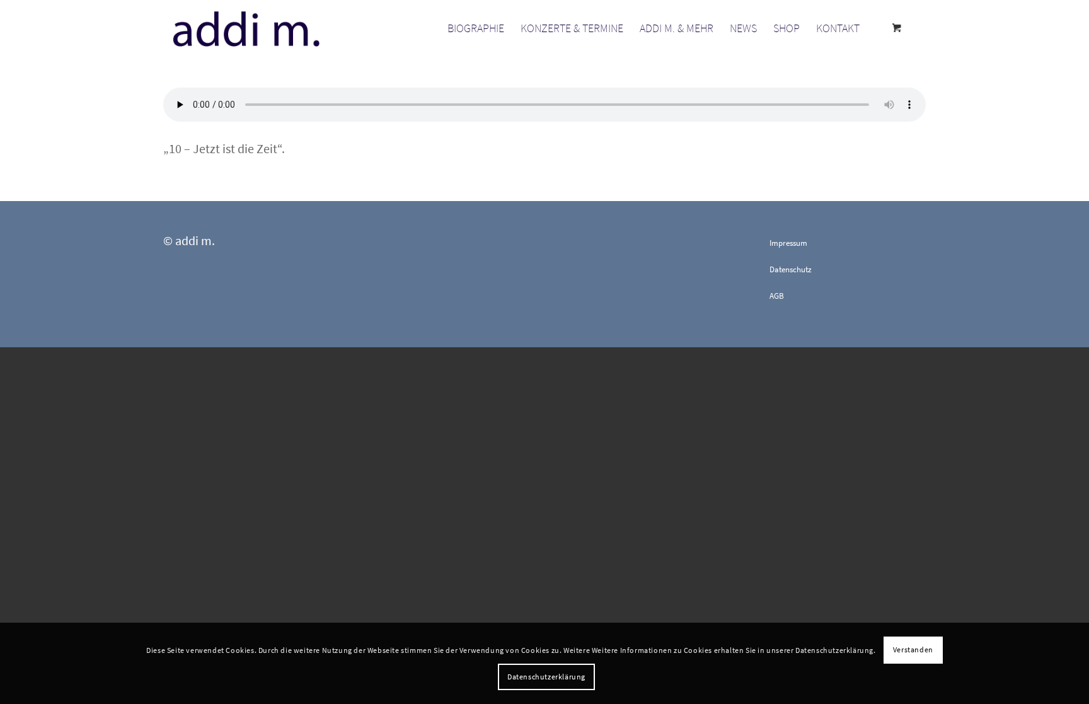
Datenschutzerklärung (546, 676)
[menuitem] (475, 28)
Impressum (788, 243)
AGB (776, 296)
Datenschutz (790, 269)
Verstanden (913, 649)
